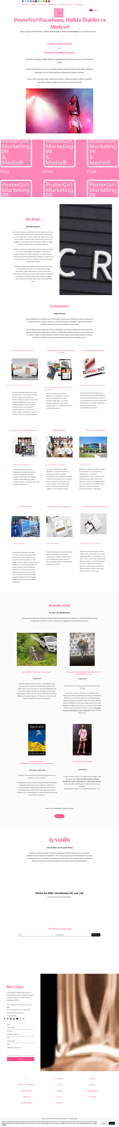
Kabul (111, 1123)
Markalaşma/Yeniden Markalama (93, 350)
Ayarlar (104, 1123)
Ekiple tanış (26, 1097)
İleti (8, 1044)
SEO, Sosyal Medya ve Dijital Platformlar (23, 430)
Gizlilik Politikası (26, 1103)
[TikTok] (36, 1)
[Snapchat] (41, 1)
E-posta (9, 1031)
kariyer (59, 1097)
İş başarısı (92, 1084)
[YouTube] (33, 1)
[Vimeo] (38, 1)
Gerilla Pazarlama (25, 506)
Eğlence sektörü (26, 1091)
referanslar (59, 1103)
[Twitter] (28, 1)
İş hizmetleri (59, 1078)
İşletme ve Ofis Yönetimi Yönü (95, 430)
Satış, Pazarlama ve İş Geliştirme (23, 350)
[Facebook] (23, 1)
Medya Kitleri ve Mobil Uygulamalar (59, 506)
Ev (26, 1078)
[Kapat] (117, 1123)
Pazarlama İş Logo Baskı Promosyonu (95, 506)
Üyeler (59, 1084)
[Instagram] (25, 1)
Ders (8, 1037)
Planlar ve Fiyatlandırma (26, 1084)
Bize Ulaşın (92, 1097)
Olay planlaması (92, 1091)
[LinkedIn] (31, 1)
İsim (8, 1024)
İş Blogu (59, 1091)
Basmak (92, 1078)
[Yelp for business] (46, 1)
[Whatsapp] (44, 1)
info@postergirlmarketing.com (15, 1012)
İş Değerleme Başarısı (59, 430)
